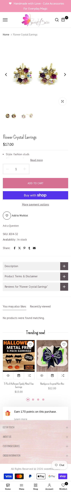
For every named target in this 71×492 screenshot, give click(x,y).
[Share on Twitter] (19, 248)
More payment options (35, 204)
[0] (63, 20)
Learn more (20, 419)
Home (6, 34)
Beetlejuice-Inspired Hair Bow (52, 383)
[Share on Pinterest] (24, 248)
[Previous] (8, 74)
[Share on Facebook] (14, 248)
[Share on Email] (34, 248)
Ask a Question (11, 225)
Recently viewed (40, 306)
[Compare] (29, 375)
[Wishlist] (30, 344)
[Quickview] (8, 375)
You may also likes (14, 306)
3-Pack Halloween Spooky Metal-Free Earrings (19, 385)
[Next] (62, 74)
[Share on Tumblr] (29, 248)
